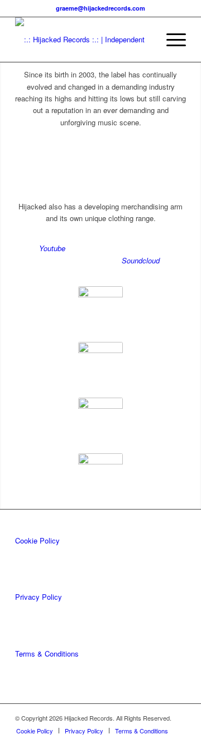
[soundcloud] (100, 420)
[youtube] (100, 475)
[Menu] (170, 39)
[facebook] (100, 364)
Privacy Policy (38, 596)
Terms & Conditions (47, 653)
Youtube (52, 248)
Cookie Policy (37, 540)
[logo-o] (83, 39)
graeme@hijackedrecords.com (100, 8)
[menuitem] (170, 39)
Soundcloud (141, 260)
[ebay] (100, 308)
